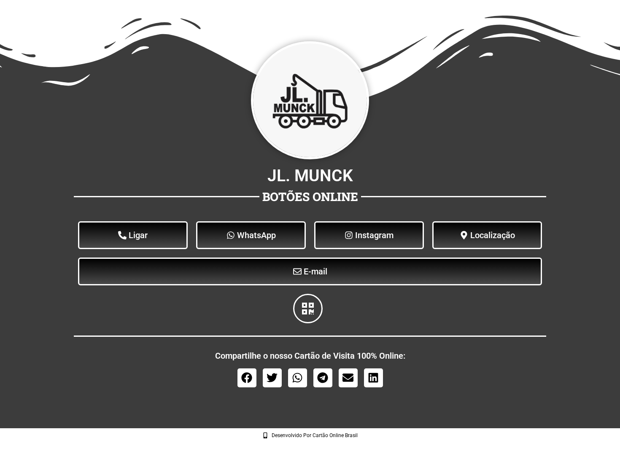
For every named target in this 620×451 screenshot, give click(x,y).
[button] (246, 377)
